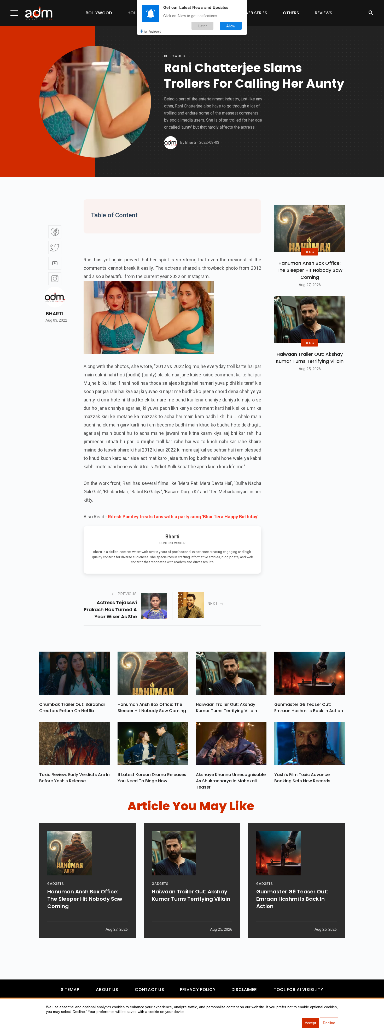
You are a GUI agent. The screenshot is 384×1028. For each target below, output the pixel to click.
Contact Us (149, 990)
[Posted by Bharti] (170, 142)
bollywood (174, 56)
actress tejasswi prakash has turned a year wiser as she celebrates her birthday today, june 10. (110, 609)
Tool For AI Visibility (298, 990)
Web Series (255, 13)
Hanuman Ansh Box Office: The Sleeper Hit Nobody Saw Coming (309, 270)
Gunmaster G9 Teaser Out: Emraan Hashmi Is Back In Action (308, 707)
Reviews (323, 13)
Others (291, 13)
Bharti (54, 313)
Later (202, 25)
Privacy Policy (198, 990)
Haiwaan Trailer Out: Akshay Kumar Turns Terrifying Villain (310, 357)
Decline (329, 1023)
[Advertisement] (19, 107)
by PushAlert (152, 31)
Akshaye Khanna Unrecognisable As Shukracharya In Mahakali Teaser (231, 781)
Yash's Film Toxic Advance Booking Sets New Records (302, 778)
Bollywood (99, 13)
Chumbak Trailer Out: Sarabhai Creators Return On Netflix (72, 707)
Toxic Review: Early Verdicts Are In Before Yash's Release (74, 778)
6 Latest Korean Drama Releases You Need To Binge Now (152, 778)
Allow (230, 25)
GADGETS (55, 883)
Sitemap (70, 990)
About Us (107, 990)
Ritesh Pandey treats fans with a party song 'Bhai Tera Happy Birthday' (183, 516)
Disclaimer (244, 990)
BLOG (309, 252)
